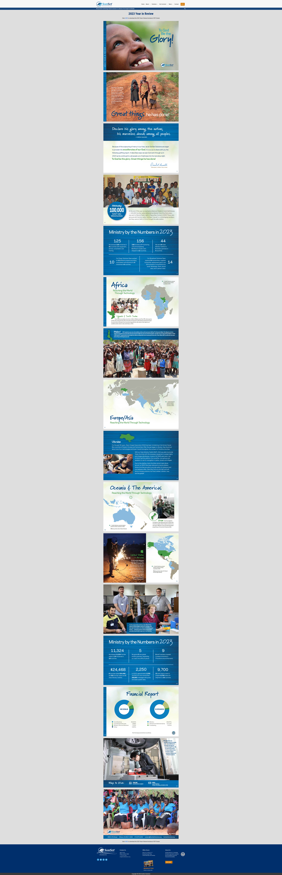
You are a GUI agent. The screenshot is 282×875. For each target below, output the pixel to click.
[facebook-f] (98, 860)
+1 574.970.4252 (123, 855)
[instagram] (103, 860)
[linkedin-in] (106, 860)
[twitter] (101, 860)
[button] (183, 4)
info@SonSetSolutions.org (125, 856)
